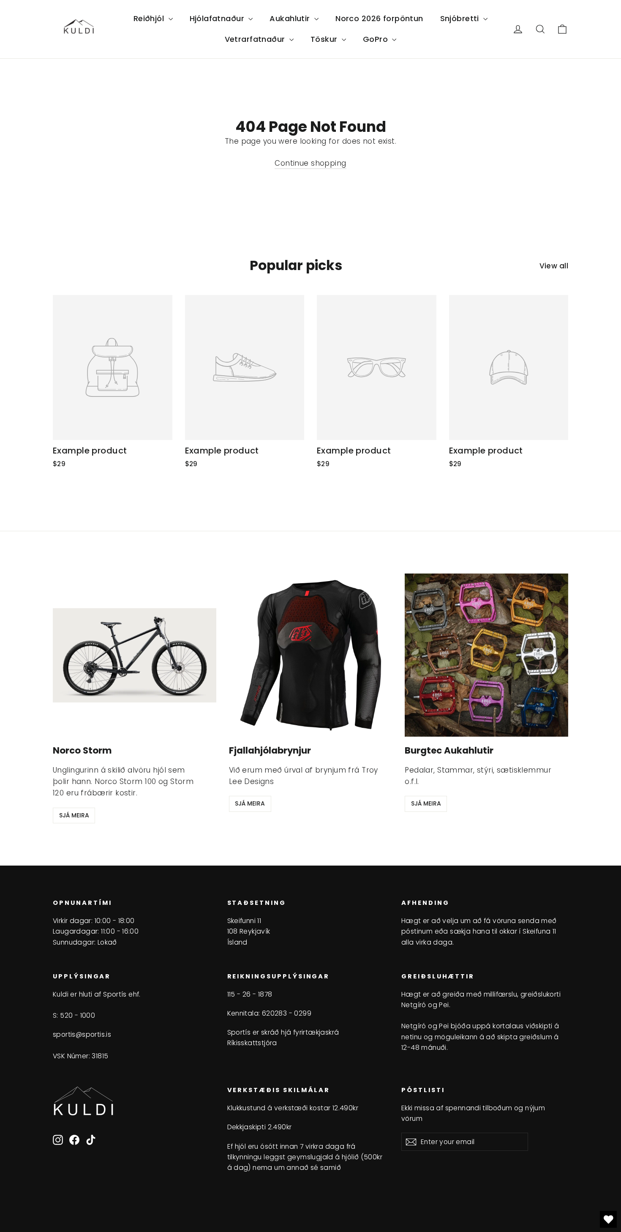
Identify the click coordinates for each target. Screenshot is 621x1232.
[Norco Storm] (134, 655)
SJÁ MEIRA (74, 815)
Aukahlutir (291, 18)
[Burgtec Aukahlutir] (486, 655)
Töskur (325, 39)
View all (553, 266)
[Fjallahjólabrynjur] (310, 655)
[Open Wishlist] (608, 1219)
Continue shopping (310, 163)
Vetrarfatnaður (256, 39)
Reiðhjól (149, 18)
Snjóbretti (461, 18)
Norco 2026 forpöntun (379, 18)
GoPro (376, 39)
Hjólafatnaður (218, 18)
